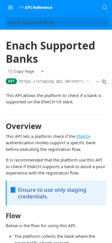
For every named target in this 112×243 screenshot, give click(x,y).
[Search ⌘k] (104, 7)
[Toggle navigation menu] (10, 7)
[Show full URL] (97, 81)
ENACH (83, 136)
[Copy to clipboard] (104, 81)
